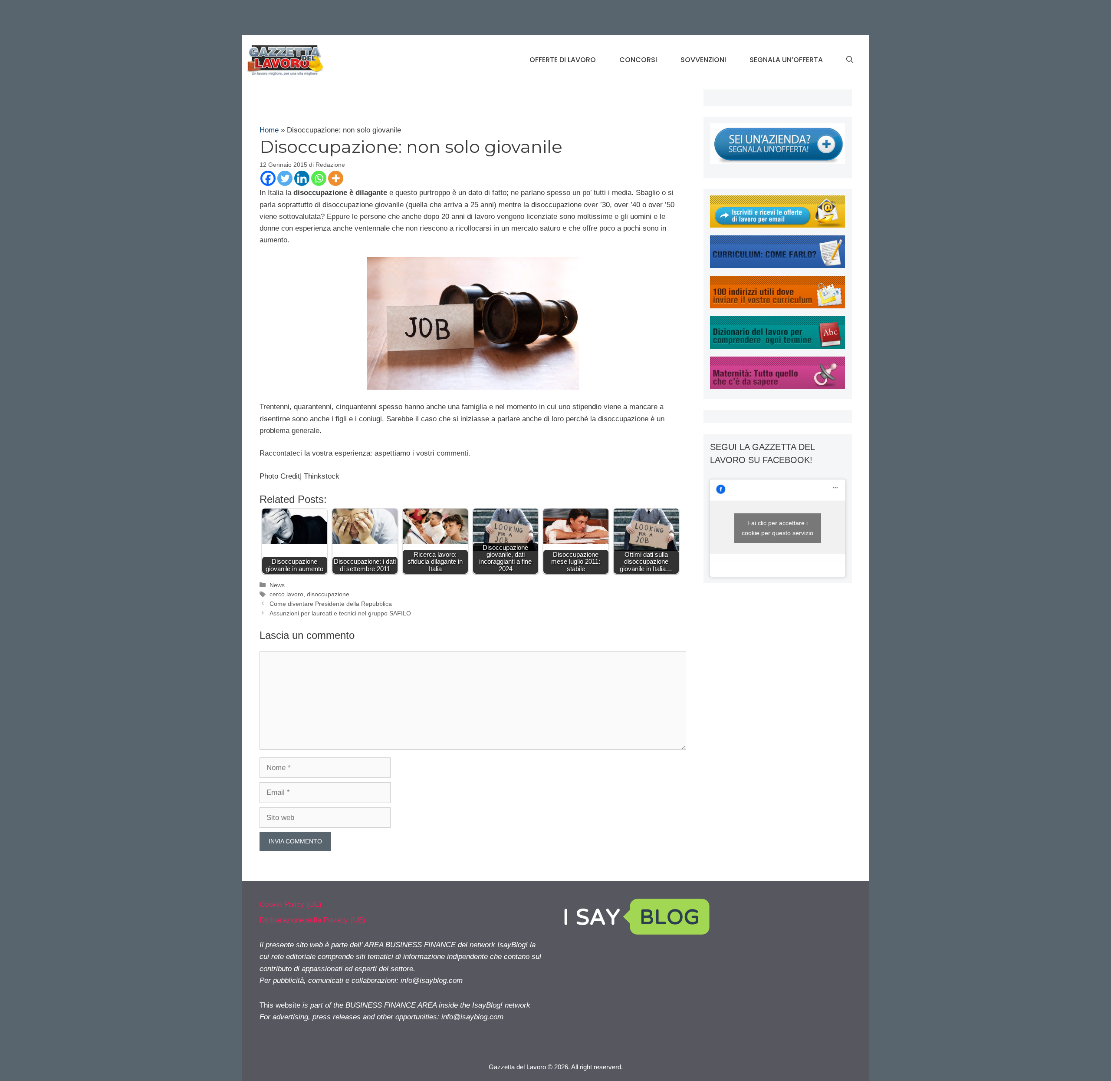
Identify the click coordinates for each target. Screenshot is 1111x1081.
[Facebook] (268, 178)
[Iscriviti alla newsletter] (777, 225)
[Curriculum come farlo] (777, 265)
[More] (335, 178)
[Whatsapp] (318, 178)
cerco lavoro (286, 594)
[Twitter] (285, 178)
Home (269, 130)
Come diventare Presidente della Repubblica (331, 603)
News (277, 585)
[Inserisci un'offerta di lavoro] (777, 161)
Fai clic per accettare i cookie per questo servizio (777, 527)
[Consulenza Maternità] (777, 387)
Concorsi (638, 60)
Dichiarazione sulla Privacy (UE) (312, 920)
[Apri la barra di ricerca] (850, 60)
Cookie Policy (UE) (291, 904)
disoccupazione (328, 594)
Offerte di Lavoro (562, 60)
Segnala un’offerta (786, 60)
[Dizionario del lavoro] (777, 346)
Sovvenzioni (703, 60)
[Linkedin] (301, 178)
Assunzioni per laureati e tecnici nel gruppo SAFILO (340, 613)
